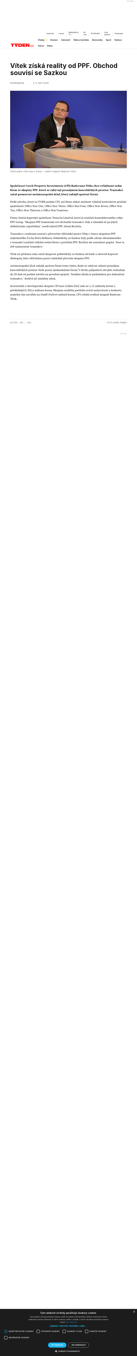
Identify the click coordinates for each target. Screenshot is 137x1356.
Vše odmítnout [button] (78, 1345)
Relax (50, 46)
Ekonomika (97, 40)
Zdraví (41, 46)
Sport (108, 40)
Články (41, 40)
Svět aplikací (107, 33)
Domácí (54, 40)
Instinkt (61, 34)
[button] (68, 1326)
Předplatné (119, 34)
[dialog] (68, 1332)
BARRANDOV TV (74, 33)
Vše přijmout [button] (57, 1345)
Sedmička (50, 34)
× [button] (134, 1312)
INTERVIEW (95, 34)
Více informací (71, 1322)
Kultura (118, 40)
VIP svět (85, 33)
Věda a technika (81, 40)
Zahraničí (65, 40)
